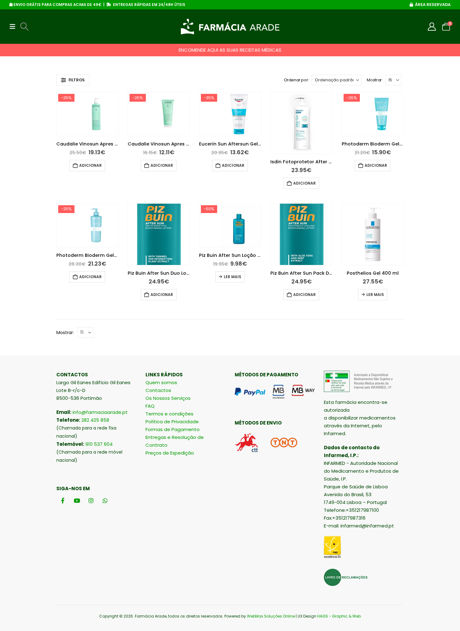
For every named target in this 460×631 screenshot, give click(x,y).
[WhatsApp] (105, 500)
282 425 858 (95, 420)
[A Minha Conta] (432, 27)
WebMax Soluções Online (271, 616)
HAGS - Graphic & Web (339, 616)
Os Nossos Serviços (168, 398)
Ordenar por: (296, 80)
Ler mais (232, 276)
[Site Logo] (230, 26)
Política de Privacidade (172, 421)
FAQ (150, 406)
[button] (14, 26)
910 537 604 (99, 444)
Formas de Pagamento (173, 429)
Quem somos (161, 382)
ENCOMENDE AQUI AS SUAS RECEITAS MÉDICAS (230, 50)
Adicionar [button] (90, 165)
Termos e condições (169, 413)
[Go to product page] (301, 123)
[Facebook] (62, 500)
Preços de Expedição (170, 453)
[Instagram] (90, 500)
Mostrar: (374, 80)
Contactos (158, 390)
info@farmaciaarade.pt (100, 412)
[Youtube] (76, 500)
